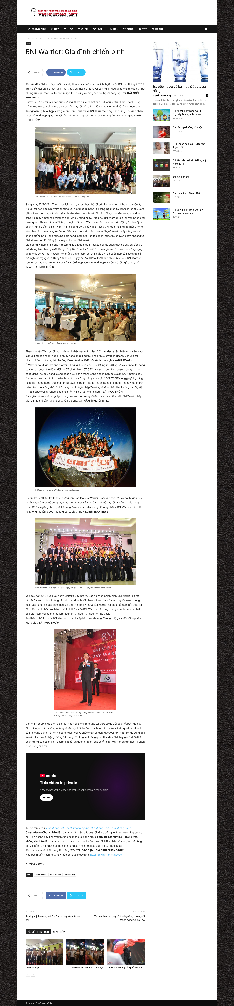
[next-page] (33, 974)
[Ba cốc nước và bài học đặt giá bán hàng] (180, 62)
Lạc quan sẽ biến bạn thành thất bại (84, 967)
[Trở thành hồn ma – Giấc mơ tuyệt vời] (161, 148)
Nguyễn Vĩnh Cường (162, 95)
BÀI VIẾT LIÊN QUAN (38, 932)
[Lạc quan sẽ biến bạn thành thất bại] (85, 952)
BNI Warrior (40, 874)
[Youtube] (205, 29)
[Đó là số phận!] (44, 952)
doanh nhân (55, 874)
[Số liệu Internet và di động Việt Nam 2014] (161, 165)
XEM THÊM (59, 932)
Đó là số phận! (33, 967)
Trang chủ (30, 38)
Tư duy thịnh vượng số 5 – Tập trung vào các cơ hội (53, 918)
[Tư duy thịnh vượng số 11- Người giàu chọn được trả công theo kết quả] (161, 115)
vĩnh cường (70, 874)
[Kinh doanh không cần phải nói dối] (126, 952)
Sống (40, 38)
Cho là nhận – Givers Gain (187, 193)
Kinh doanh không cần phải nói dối (124, 967)
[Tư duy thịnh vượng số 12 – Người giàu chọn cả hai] (161, 214)
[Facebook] (200, 29)
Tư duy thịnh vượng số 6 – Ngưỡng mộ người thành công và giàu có (119, 918)
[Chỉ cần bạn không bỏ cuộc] (161, 132)
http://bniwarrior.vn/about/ (106, 854)
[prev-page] (28, 974)
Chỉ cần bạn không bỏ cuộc (188, 127)
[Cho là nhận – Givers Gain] (161, 197)
